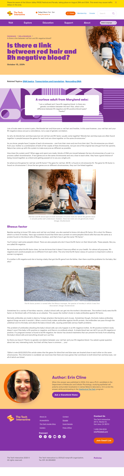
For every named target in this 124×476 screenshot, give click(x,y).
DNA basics (28, 81)
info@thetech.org (101, 432)
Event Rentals (68, 424)
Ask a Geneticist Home (66, 395)
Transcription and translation (49, 81)
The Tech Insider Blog (48, 424)
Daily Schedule (43, 14)
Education (48, 22)
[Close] (116, 2)
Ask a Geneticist (24, 36)
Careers (42, 428)
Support (68, 22)
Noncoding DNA (73, 81)
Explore (28, 22)
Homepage (11, 36)
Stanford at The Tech (87, 389)
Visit (11, 22)
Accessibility (44, 420)
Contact (66, 416)
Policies (98, 458)
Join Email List (103, 440)
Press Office (67, 428)
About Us (43, 416)
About (87, 22)
